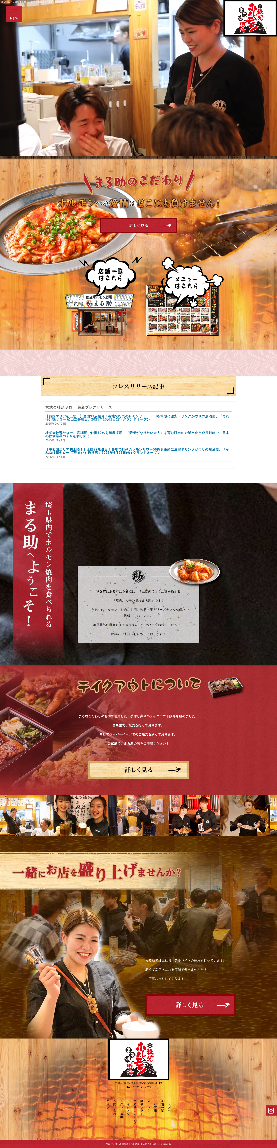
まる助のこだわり (135, 1112)
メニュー (149, 1105)
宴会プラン (142, 1107)
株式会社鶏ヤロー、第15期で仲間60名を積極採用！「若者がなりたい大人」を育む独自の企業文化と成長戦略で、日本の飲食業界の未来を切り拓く (137, 434)
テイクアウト (138, 770)
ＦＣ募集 (156, 1105)
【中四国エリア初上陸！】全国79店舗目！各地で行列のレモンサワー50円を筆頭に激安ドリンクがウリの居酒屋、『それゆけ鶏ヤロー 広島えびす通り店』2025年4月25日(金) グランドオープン (137, 451)
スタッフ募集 (190, 1005)
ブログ (108, 1104)
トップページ (169, 1109)
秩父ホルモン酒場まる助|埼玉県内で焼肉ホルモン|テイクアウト (33, 2)
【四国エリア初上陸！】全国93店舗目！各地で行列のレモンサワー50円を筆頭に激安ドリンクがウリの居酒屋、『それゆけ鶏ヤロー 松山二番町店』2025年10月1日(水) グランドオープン (137, 417)
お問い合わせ (115, 1109)
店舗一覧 (162, 1105)
